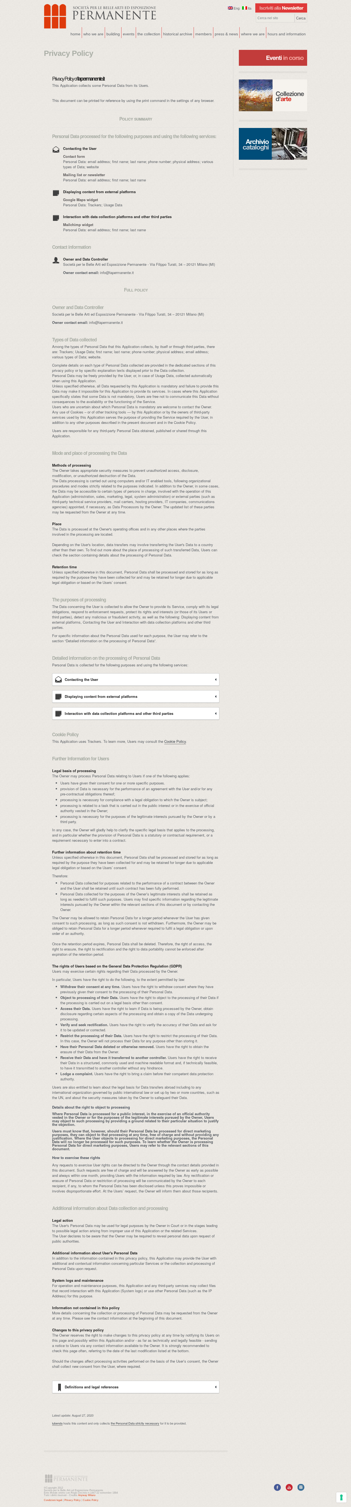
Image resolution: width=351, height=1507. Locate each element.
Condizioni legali (53, 1500)
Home (75, 34)
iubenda (57, 1423)
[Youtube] (289, 1490)
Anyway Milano (86, 1495)
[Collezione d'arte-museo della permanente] (273, 95)
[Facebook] (277, 1490)
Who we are (92, 33)
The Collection (148, 34)
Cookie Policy (175, 741)
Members (203, 34)
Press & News (226, 34)
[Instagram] (301, 1490)
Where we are (252, 33)
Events (127, 33)
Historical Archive (177, 34)
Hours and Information (287, 34)
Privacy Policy (72, 1500)
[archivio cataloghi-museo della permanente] (273, 144)
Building (112, 33)
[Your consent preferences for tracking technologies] (341, 1497)
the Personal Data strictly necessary (135, 1423)
